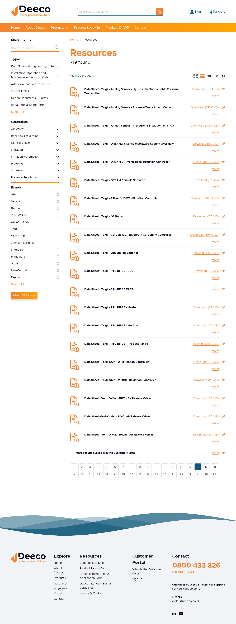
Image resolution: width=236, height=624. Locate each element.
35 (206, 474)
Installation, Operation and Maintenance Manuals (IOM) (29, 75)
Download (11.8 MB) (206, 344)
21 (90, 474)
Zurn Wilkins (19, 215)
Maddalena (18, 256)
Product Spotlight (87, 28)
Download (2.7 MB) (206, 162)
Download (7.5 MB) (206, 216)
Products (57, 28)
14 (181, 467)
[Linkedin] (174, 614)
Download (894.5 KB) (204, 234)
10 (148, 467)
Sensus (15, 201)
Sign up (137, 579)
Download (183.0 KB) (205, 125)
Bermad (16, 208)
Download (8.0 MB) (206, 144)
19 (73, 474)
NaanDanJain (19, 270)
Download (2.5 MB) (206, 416)
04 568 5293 (183, 572)
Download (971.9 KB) (205, 198)
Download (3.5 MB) (206, 398)
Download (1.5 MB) (206, 253)
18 (214, 467)
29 (156, 474)
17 (206, 467)
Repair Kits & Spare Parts (27, 105)
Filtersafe (17, 249)
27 (139, 474)
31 (173, 474)
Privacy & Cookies (91, 593)
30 (165, 474)
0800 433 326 (196, 565)
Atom (14, 194)
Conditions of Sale (92, 563)
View (215, 96)
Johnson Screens (22, 243)
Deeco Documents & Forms (29, 98)
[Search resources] (57, 48)
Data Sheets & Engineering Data (32, 66)
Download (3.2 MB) (206, 180)
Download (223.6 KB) (205, 107)
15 (189, 467)
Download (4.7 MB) (206, 434)
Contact (140, 28)
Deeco (15, 277)
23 (106, 474)
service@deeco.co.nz (186, 589)
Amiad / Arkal (20, 222)
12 (164, 467)
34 (198, 474)
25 (123, 474)
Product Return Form (93, 568)
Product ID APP (117, 28)
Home (15, 28)
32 (181, 474)
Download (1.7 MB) (206, 307)
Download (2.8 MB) (206, 362)
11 (156, 467)
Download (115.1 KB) (205, 89)
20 (82, 474)
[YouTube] (181, 614)
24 (115, 474)
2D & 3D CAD (20, 91)
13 (173, 467)
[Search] (159, 11)
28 (148, 474)
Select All (17, 112)
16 (198, 467)
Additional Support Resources (31, 84)
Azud (14, 263)
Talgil (14, 229)
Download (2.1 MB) (206, 380)
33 (189, 474)
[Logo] (30, 15)
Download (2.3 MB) (206, 271)
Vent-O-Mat (19, 236)
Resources (61, 583)
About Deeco (35, 28)
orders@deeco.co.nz (185, 601)
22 (98, 474)
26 (131, 474)
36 (214, 474)
